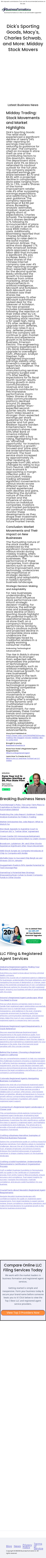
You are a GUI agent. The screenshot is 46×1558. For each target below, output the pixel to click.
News (17, 1546)
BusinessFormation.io (15, 745)
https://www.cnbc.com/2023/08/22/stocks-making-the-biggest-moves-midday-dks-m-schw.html (25, 738)
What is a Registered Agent (18, 753)
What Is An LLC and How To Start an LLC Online (23, 759)
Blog (9, 1546)
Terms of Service (38, 1546)
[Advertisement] (23, 77)
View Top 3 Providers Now (23, 1312)
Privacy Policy (27, 1546)
